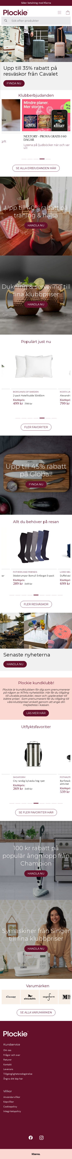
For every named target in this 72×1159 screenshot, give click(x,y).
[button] (59, 12)
